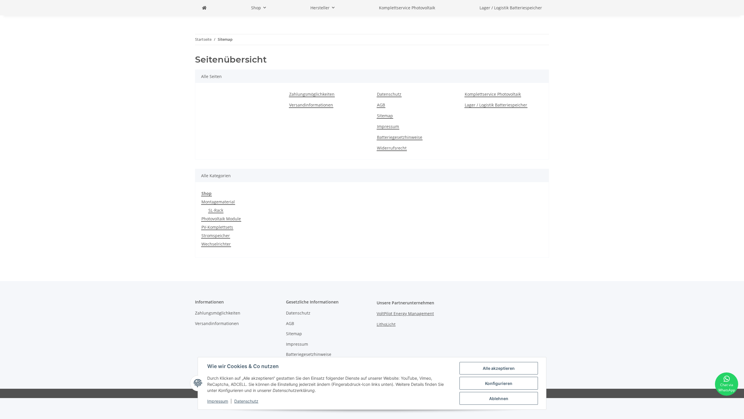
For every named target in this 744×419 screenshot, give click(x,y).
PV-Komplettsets (217, 227)
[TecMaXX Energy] (204, 7)
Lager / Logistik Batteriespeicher (511, 7)
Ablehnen (498, 398)
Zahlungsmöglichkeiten (312, 94)
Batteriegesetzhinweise (399, 137)
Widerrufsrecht (392, 148)
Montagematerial (218, 202)
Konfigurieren (498, 383)
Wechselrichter (216, 244)
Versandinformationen (311, 105)
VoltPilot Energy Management (405, 313)
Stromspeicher (215, 235)
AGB (381, 105)
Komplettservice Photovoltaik (407, 7)
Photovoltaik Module (221, 218)
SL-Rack (215, 210)
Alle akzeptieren (499, 368)
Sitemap (385, 115)
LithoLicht (386, 324)
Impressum (388, 126)
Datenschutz (389, 94)
